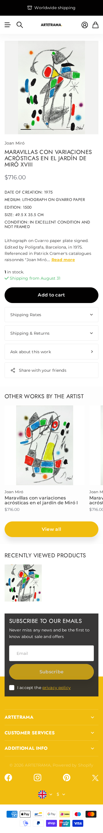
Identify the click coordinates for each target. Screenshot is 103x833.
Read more (63, 259)
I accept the (44, 687)
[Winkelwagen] (95, 25)
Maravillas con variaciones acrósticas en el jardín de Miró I (41, 500)
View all (52, 529)
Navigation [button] (8, 25)
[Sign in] (85, 25)
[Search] (20, 25)
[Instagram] (37, 777)
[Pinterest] (66, 777)
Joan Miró (15, 143)
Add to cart (51, 295)
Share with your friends (42, 370)
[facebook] (8, 777)
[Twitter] (95, 778)
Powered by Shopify (73, 765)
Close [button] (51, 717)
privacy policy (56, 687)
